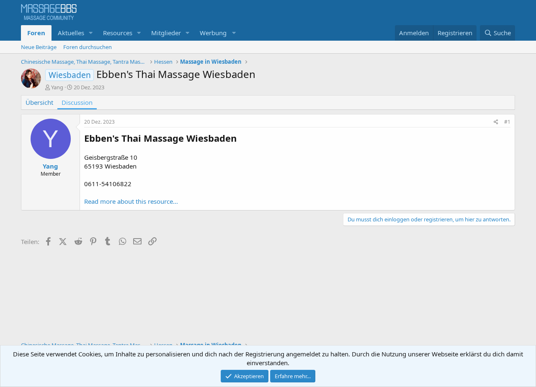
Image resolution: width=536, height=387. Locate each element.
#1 (507, 121)
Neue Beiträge (39, 47)
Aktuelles (71, 33)
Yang (57, 87)
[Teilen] (496, 122)
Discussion (77, 102)
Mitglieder (166, 33)
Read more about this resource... (131, 201)
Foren (36, 33)
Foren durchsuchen (87, 47)
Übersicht (39, 102)
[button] (91, 33)
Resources (117, 33)
